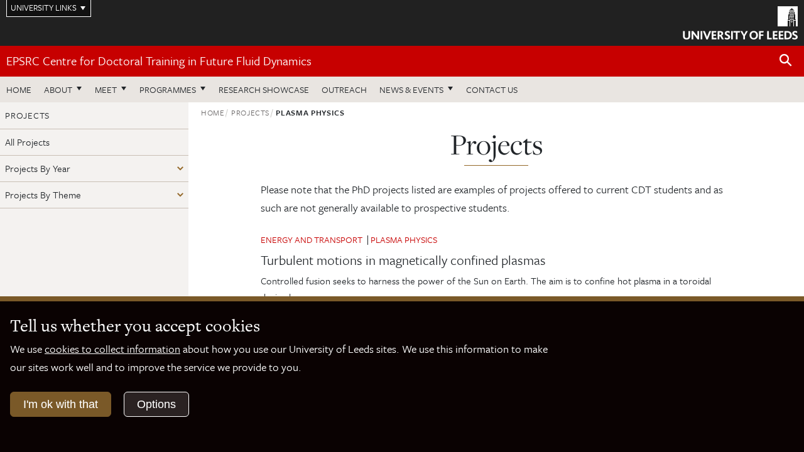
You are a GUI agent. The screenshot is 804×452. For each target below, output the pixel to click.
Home (18, 89)
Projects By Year (37, 168)
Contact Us (492, 89)
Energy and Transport (311, 239)
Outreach (344, 89)
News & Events (411, 89)
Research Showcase (264, 89)
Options (156, 404)
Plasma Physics (404, 239)
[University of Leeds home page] (740, 21)
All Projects (27, 142)
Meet (106, 89)
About (58, 89)
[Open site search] (785, 60)
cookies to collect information (112, 349)
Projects (250, 112)
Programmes (167, 89)
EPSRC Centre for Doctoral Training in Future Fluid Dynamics (159, 60)
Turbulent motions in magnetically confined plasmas (403, 259)
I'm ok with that (60, 404)
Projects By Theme (43, 195)
